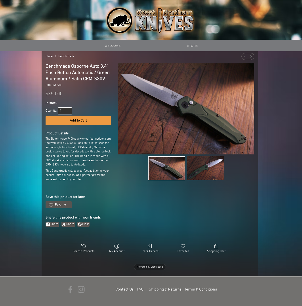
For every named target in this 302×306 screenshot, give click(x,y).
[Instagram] (81, 289)
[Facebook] (70, 289)
